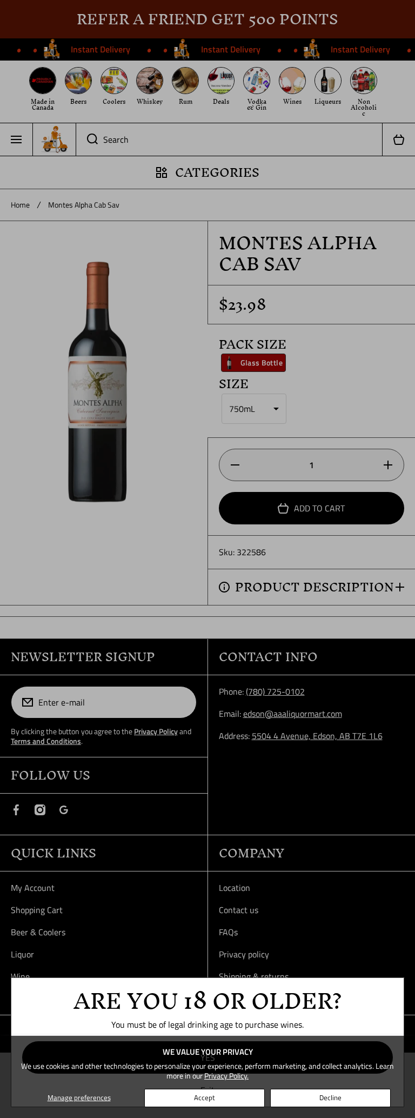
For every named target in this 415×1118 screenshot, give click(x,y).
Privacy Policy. (226, 1075)
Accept (204, 1097)
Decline (330, 1097)
